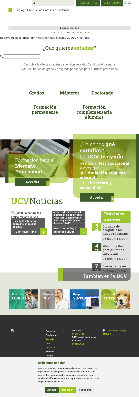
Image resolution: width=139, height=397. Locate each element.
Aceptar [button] (51, 389)
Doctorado (102, 93)
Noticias (37, 200)
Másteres (70, 93)
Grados (36, 93)
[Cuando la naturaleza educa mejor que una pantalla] (29, 216)
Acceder (32, 182)
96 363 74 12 (78, 334)
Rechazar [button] (67, 389)
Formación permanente (45, 109)
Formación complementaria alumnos (94, 112)
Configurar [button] (85, 389)
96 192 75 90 (78, 344)
